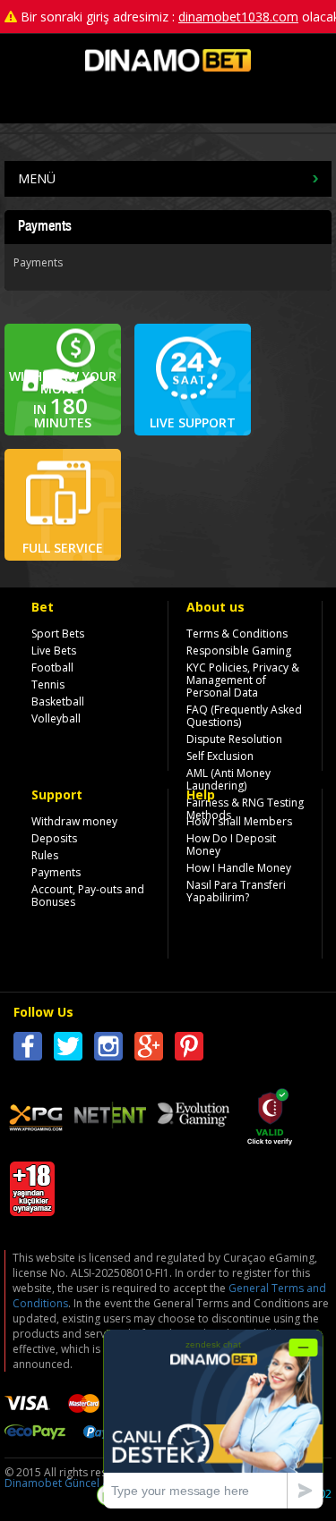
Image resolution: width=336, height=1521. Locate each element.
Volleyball (56, 718)
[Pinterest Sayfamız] (189, 1049)
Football (52, 667)
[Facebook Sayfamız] (27, 1049)
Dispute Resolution (234, 739)
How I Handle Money (238, 867)
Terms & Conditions (237, 633)
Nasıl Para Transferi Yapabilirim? (236, 891)
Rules (44, 855)
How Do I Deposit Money (231, 844)
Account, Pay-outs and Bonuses (87, 895)
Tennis (48, 684)
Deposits (54, 838)
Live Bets (53, 650)
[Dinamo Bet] (168, 67)
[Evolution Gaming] (193, 1115)
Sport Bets (57, 633)
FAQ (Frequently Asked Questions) (244, 716)
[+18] (32, 1206)
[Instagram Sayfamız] (108, 1049)
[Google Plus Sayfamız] (148, 1049)
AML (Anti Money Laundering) (228, 779)
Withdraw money (74, 821)
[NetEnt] (110, 1117)
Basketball (57, 701)
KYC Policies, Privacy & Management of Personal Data (242, 680)
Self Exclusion (220, 756)
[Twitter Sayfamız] (68, 1049)
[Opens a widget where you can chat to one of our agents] (213, 1418)
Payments (56, 872)
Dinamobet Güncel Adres (68, 1483)
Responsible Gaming (238, 650)
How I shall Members (239, 821)
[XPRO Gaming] (36, 1120)
